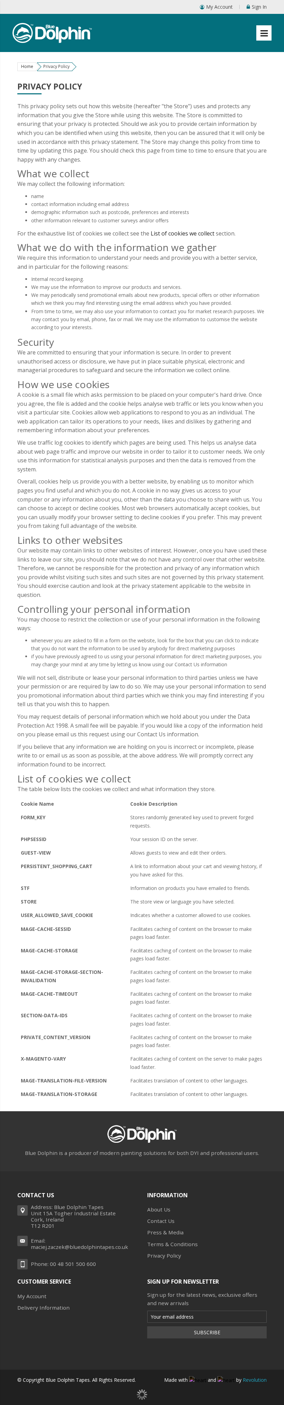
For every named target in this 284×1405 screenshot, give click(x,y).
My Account (219, 6)
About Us (158, 1209)
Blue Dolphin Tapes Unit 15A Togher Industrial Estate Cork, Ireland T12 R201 (73, 1216)
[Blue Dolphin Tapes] (52, 28)
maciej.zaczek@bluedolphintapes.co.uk (79, 1246)
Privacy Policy (164, 1255)
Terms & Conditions (172, 1244)
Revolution (255, 1380)
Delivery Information (43, 1307)
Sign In (259, 6)
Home (27, 66)
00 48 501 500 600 (73, 1263)
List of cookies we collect (182, 233)
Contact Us (161, 1220)
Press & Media (165, 1232)
